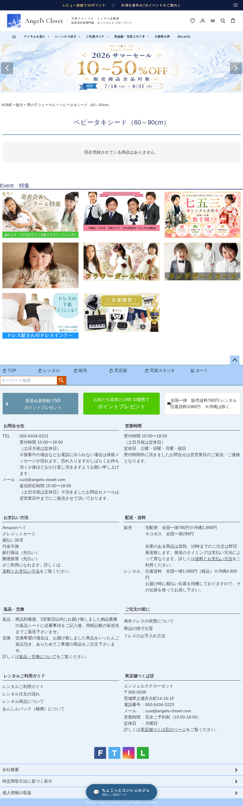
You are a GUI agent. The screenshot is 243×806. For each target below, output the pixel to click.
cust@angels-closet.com (42, 479)
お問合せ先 (14, 425)
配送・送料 (135, 517)
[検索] (223, 21)
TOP (12, 370)
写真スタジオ (162, 370)
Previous (7, 68)
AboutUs (184, 36)
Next (236, 68)
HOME (6, 105)
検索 (61, 380)
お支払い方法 (16, 517)
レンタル (51, 370)
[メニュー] (235, 5)
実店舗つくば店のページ (163, 729)
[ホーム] (14, 36)
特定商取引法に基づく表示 (27, 781)
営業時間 (133, 425)
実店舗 (120, 370)
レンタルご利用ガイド (24, 675)
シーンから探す (67, 36)
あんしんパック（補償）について (33, 708)
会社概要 (10, 769)
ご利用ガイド (97, 36)
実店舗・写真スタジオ (131, 36)
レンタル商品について (23, 701)
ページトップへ (234, 360)
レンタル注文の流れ (21, 694)
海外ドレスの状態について (149, 621)
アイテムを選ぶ (36, 36)
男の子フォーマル (41, 105)
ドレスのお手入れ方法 (144, 635)
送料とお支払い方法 (21, 571)
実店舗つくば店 (139, 675)
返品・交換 (14, 609)
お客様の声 (162, 36)
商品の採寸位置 (138, 628)
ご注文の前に (137, 609)
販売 (19, 105)
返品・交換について (37, 656)
